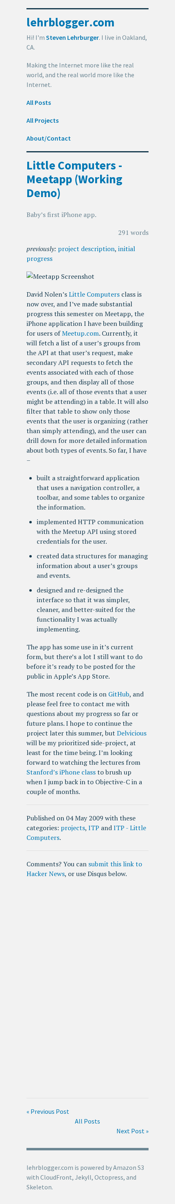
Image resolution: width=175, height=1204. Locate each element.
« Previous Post (47, 1111)
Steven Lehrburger (72, 37)
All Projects (42, 120)
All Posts (38, 102)
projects (73, 827)
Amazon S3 (128, 1167)
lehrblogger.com (70, 22)
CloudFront (56, 1177)
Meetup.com (80, 333)
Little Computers (94, 294)
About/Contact (48, 138)
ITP (93, 827)
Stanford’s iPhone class (61, 772)
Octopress (108, 1177)
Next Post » (132, 1131)
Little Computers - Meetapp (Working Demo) (74, 179)
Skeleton (39, 1187)
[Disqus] (87, 988)
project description (86, 248)
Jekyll (83, 1177)
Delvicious (132, 733)
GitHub (118, 694)
